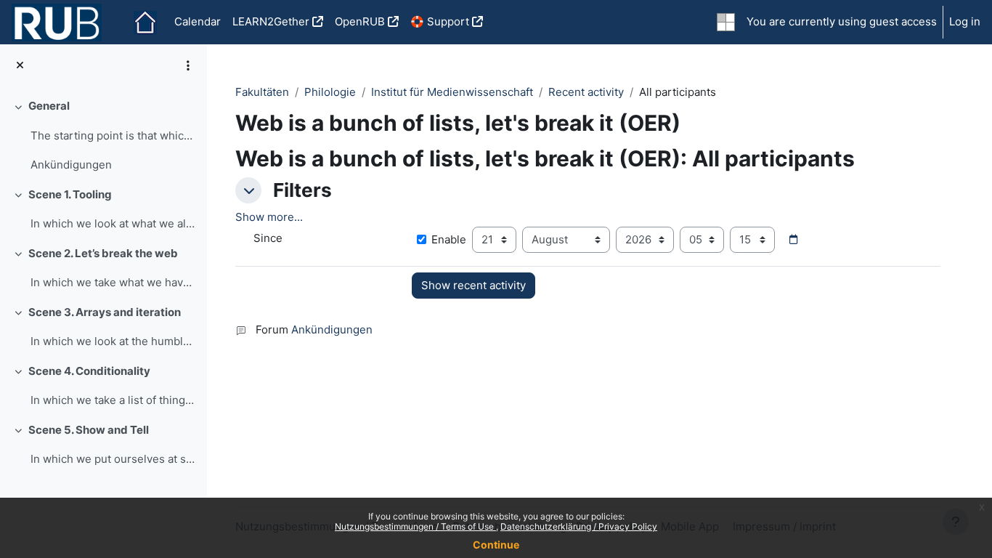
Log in (964, 21)
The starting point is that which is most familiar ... (113, 135)
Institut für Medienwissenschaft (452, 92)
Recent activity (586, 92)
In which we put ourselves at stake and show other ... (113, 459)
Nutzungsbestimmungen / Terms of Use (415, 526)
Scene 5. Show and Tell (88, 430)
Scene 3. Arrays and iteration (104, 312)
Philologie (330, 92)
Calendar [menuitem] (197, 21)
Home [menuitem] (145, 22)
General (49, 106)
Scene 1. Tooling (70, 194)
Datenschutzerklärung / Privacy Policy (578, 526)
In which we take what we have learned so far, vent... (113, 282)
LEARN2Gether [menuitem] (270, 21)
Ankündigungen (71, 164)
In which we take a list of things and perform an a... (113, 400)
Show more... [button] (269, 217)
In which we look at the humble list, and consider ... (113, 341)
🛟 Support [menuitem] (439, 21)
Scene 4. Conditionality (89, 371)
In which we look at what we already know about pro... (113, 223)
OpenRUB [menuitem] (360, 21)
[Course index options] (188, 65)
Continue (496, 544)
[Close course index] (20, 65)
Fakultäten (262, 92)
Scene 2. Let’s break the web (103, 253)
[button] (248, 190)
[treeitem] (103, 136)
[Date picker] (793, 240)
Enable (448, 239)
